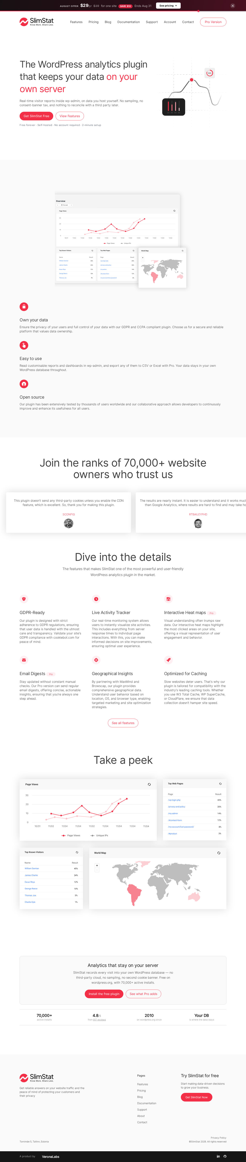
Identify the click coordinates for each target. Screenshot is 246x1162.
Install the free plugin (104, 994)
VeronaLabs (50, 1157)
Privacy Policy (218, 1137)
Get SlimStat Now (196, 1097)
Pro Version (213, 22)
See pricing (167, 5)
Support (152, 22)
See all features (123, 723)
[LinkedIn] (218, 1157)
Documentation (128, 22)
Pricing (94, 22)
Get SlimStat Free (36, 116)
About (141, 1115)
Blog (108, 22)
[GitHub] (225, 1157)
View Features (70, 116)
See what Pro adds (143, 994)
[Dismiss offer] (232, 5)
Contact (188, 22)
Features (76, 22)
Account (170, 22)
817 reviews (99, 1019)
